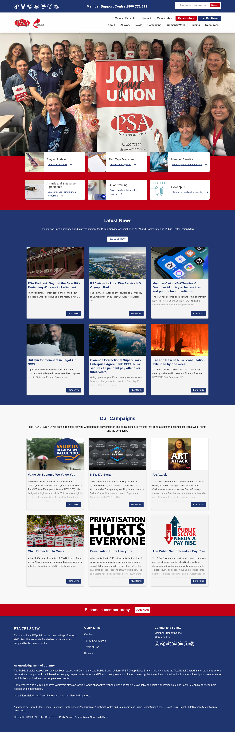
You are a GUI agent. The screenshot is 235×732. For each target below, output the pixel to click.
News (138, 25)
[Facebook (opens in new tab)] (16, 6)
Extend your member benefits (187, 164)
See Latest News (117, 239)
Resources (212, 25)
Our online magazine (120, 164)
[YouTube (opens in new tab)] (43, 6)
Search (214, 5)
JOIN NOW (142, 609)
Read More (74, 313)
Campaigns (154, 25)
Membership (164, 18)
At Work (125, 25)
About (111, 25)
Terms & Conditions (95, 640)
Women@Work (176, 25)
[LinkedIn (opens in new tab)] (36, 6)
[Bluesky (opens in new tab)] (23, 6)
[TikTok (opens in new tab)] (49, 6)
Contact (146, 18)
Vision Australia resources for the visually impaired (60, 695)
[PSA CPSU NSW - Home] (29, 22)
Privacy (88, 653)
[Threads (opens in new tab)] (56, 6)
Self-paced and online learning (187, 192)
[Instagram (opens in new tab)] (29, 6)
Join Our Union (209, 18)
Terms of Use (91, 647)
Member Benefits (125, 18)
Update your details (57, 164)
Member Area (186, 18)
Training (195, 25)
